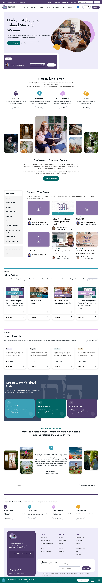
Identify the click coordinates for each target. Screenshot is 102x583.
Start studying (14, 43)
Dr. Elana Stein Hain (62, 257)
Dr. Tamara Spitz (85, 257)
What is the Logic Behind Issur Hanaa (62, 252)
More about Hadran (51, 178)
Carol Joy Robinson (21, 547)
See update (32, 518)
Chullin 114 (8, 58)
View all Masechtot (92, 340)
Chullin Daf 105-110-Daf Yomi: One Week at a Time (85, 252)
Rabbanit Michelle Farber (39, 222)
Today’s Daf (51, 65)
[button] (26, 7)
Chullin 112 (31, 251)
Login (23, 2)
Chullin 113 (80, 219)
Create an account (82, 580)
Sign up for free (17, 2)
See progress (8, 518)
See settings (80, 518)
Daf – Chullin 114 (54, 2)
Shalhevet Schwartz (62, 227)
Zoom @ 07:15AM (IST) (36, 65)
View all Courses (93, 280)
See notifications (57, 518)
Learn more (16, 107)
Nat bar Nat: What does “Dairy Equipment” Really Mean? (61, 221)
